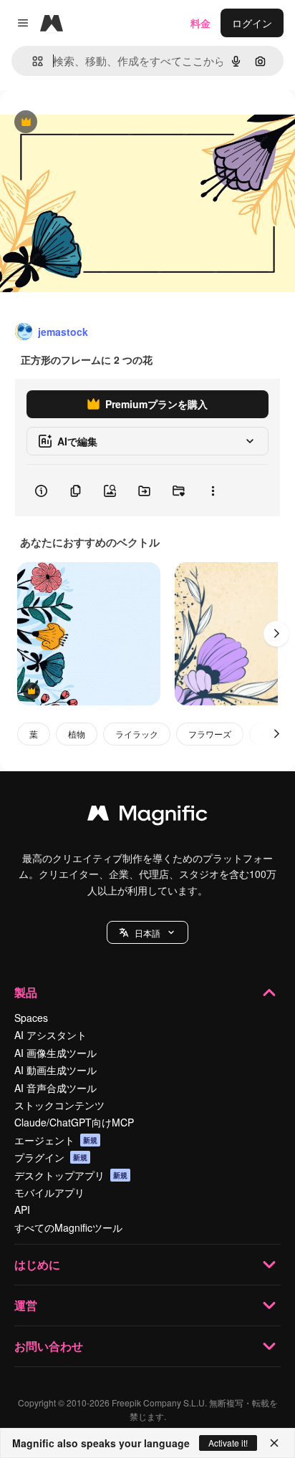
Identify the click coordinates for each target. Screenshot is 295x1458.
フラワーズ (209, 734)
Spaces (31, 1017)
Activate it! (228, 1443)
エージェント (55, 1140)
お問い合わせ (48, 1346)
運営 (25, 1305)
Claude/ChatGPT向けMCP (74, 1122)
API (22, 1209)
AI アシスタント (50, 1035)
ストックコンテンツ (59, 1105)
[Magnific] (147, 816)
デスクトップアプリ (70, 1175)
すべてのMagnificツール (68, 1227)
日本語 (147, 933)
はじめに (37, 1264)
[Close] (274, 1443)
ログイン (252, 23)
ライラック (136, 734)
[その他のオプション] (212, 490)
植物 (76, 734)
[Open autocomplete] (32, 61)
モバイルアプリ (49, 1192)
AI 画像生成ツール (55, 1053)
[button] (147, 932)
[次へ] (276, 633)
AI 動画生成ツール (55, 1070)
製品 (25, 992)
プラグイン (50, 1157)
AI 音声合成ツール (55, 1088)
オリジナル (98, 122)
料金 (200, 23)
